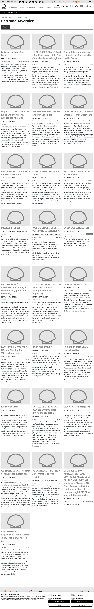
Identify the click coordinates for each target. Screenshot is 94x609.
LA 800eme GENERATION (76, 227)
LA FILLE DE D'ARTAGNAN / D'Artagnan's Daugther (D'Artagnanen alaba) (45, 409)
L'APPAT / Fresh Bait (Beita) (77, 406)
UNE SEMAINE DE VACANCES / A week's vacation (15, 173)
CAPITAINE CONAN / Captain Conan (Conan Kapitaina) (15, 472)
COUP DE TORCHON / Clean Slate (46, 173)
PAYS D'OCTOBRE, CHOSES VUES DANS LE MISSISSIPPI (46, 229)
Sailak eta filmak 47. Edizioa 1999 (14, 18)
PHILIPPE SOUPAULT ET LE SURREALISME (77, 173)
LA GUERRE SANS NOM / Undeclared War (76, 349)
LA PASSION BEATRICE (75, 284)
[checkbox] (50, 595)
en (63, 2)
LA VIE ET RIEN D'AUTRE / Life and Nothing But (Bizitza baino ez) (14, 350)
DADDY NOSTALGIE (42, 347)
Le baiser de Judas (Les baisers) (12, 54)
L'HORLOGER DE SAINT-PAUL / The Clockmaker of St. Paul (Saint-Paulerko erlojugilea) (46, 55)
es (59, 2)
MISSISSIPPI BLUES (10, 227)
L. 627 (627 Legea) (10, 406)
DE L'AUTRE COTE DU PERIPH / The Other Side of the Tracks (46, 473)
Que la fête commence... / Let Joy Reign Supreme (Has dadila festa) (78, 55)
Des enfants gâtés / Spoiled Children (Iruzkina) (46, 113)
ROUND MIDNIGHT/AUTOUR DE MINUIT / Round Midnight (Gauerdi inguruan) (46, 289)
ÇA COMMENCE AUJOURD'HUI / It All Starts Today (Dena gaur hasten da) (15, 536)
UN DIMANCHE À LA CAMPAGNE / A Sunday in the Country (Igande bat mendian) (14, 289)
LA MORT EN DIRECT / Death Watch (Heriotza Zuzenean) (78, 113)
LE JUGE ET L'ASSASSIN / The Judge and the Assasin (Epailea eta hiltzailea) (15, 114)
